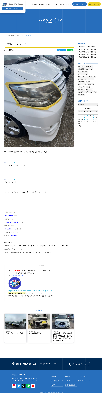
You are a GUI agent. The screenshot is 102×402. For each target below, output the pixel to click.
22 (93, 119)
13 (87, 117)
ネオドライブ (83, 74)
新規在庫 (82, 89)
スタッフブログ (20, 35)
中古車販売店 (83, 71)
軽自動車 (82, 94)
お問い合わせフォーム (79, 364)
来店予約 (53, 385)
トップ (6, 35)
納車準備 (93, 92)
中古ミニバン (90, 79)
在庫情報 (91, 84)
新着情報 (35, 4)
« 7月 (79, 126)
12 (85, 117)
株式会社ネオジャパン (86, 69)
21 (90, 119)
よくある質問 (60, 4)
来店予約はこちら (94, 4)
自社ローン (82, 84)
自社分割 (82, 87)
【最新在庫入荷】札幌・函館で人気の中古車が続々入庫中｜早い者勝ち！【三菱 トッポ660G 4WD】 (88, 49)
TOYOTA (90, 89)
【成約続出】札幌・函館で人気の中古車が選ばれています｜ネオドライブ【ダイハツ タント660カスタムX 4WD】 (88, 47)
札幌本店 (82, 82)
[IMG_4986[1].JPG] (11, 178)
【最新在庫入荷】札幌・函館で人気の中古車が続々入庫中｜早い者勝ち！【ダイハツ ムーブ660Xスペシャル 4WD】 (88, 52)
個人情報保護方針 (70, 385)
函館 (88, 82)
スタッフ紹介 (50, 4)
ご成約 (81, 92)
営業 (87, 92)
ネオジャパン (21, 375)
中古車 (81, 79)
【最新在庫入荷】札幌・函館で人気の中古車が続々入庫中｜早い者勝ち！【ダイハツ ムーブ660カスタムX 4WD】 (88, 54)
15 (93, 117)
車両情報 (42, 4)
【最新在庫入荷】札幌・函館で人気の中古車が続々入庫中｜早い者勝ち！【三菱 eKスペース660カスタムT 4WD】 (88, 57)
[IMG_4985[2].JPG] (11, 162)
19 (85, 119)
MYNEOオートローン (85, 66)
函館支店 (92, 76)
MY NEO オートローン (79, 4)
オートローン (83, 76)
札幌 (88, 87)
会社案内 (68, 4)
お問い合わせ (82, 380)
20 (87, 119)
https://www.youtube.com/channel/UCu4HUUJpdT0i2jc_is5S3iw (30, 291)
